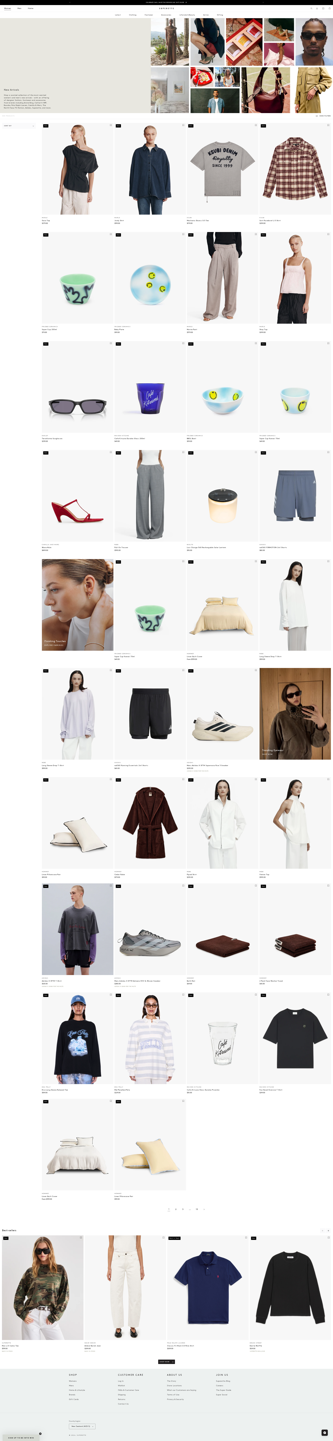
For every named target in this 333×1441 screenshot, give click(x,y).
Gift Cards (74, 1399)
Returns (121, 1399)
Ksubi (189, 217)
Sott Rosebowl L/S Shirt (270, 220)
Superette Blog (223, 1381)
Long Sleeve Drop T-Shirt (271, 656)
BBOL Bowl (191, 438)
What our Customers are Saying (181, 1390)
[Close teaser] (40, 1433)
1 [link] (168, 1209)
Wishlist (121, 1385)
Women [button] (7, 8)
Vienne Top (265, 874)
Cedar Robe (119, 874)
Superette (6, 1343)
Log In (121, 1381)
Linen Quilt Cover (194, 656)
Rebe (116, 544)
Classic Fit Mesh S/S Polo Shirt (180, 1346)
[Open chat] (325, 1433)
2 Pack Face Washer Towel (271, 981)
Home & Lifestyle (77, 1390)
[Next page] (204, 1209)
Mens (71, 1385)
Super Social (221, 1395)
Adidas (263, 544)
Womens (73, 1381)
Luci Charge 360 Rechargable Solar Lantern (206, 547)
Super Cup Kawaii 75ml (270, 438)
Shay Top (264, 329)
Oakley (45, 435)
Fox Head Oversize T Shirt (271, 1090)
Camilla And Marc (50, 544)
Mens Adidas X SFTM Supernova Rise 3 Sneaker (207, 765)
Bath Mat (191, 981)
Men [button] (19, 8)
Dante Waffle (256, 1346)
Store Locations (174, 1385)
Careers (219, 1385)
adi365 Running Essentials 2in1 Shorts (131, 765)
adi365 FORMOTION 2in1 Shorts (273, 547)
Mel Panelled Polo (122, 1090)
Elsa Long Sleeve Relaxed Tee (55, 1090)
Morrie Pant (192, 329)
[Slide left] (322, 1230)
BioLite (190, 544)
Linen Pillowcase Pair (51, 874)
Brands (72, 1395)
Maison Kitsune (121, 435)
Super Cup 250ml (49, 329)
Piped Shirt (192, 874)
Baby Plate (119, 329)
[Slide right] (328, 1230)
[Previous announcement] (70, 2)
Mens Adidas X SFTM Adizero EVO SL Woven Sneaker (137, 981)
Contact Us (123, 1404)
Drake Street (256, 1343)
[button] (311, 8)
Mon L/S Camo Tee (10, 1346)
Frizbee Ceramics (50, 326)
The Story (171, 1381)
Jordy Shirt (119, 220)
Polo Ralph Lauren (176, 1343)
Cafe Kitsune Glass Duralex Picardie (203, 1090)
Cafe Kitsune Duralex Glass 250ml (129, 438)
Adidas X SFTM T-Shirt (52, 981)
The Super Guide (223, 1390)
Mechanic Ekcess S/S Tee (198, 220)
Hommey (190, 653)
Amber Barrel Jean (93, 1346)
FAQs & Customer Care (128, 1390)
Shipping (122, 1395)
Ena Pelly (46, 1087)
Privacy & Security (175, 1399)
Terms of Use (173, 1395)
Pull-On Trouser (121, 547)
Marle (44, 217)
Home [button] (30, 8)
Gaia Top (46, 220)
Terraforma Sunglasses (52, 438)
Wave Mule (46, 547)
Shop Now (164, 1361)
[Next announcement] (263, 2)
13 (197, 1209)
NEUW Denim (90, 1343)
